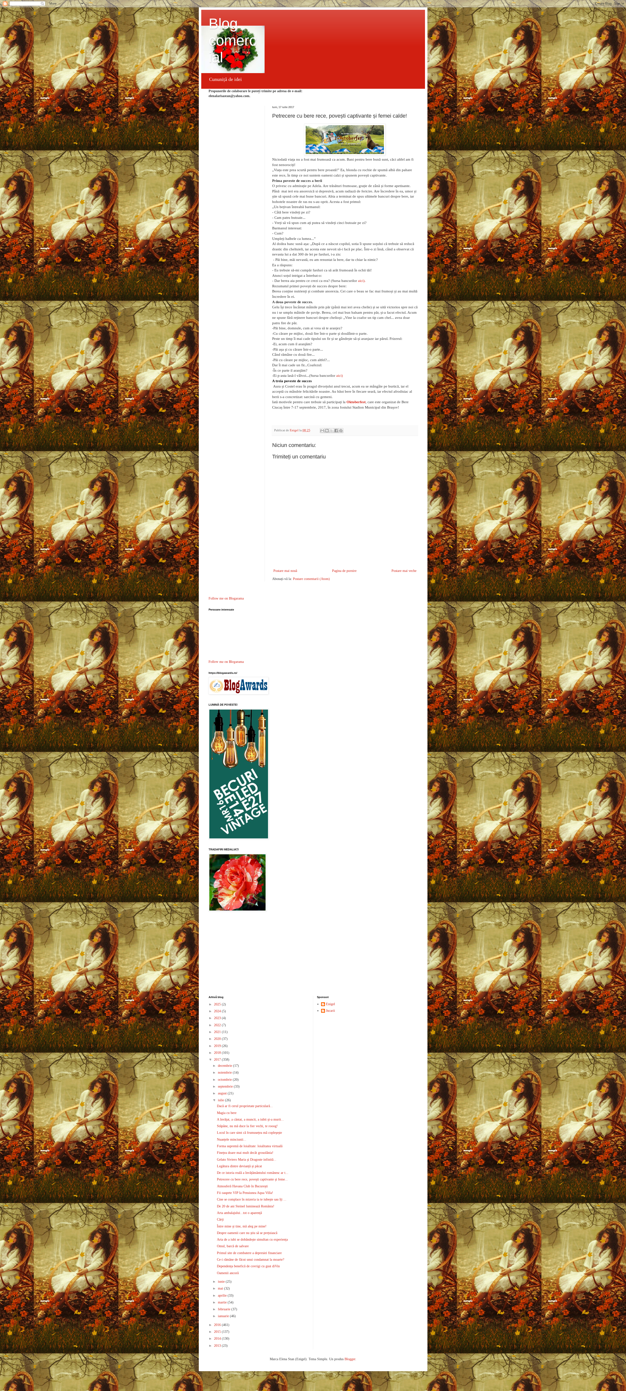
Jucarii (330, 1011)
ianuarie (224, 1316)
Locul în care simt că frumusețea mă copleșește (249, 1133)
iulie (221, 1100)
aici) (339, 375)
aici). (362, 280)
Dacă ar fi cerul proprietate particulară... (245, 1106)
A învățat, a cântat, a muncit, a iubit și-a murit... (250, 1119)
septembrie (226, 1086)
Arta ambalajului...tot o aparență (239, 1213)
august (223, 1093)
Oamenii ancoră (228, 1273)
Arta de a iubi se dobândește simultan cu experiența (252, 1239)
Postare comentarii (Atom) (311, 579)
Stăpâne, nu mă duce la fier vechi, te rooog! (247, 1126)
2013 (218, 1345)
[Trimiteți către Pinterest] (340, 430)
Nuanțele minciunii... (231, 1139)
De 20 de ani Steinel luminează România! (245, 1206)
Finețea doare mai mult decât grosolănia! (245, 1153)
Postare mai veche (403, 571)
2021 (218, 1032)
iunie (222, 1281)
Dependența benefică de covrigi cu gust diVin (248, 1266)
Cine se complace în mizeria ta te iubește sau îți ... (251, 1199)
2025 (218, 1004)
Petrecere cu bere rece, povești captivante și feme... (252, 1179)
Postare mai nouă (285, 571)
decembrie (225, 1066)
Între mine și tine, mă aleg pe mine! (242, 1226)
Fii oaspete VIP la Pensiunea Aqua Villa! (245, 1193)
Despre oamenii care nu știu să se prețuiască (247, 1233)
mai (221, 1288)
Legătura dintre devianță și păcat (239, 1166)
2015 (218, 1332)
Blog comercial (233, 40)
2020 (218, 1039)
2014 (218, 1338)
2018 (218, 1053)
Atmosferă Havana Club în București (242, 1186)
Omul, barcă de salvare (233, 1246)
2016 (218, 1325)
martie (223, 1302)
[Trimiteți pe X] (331, 430)
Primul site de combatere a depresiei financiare (249, 1253)
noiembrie (225, 1072)
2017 (218, 1059)
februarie (224, 1309)
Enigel (330, 1004)
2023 (218, 1018)
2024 (218, 1011)
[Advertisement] (313, 954)
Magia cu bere (226, 1113)
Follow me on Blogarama (226, 598)
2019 (218, 1046)
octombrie (225, 1079)
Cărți (220, 1219)
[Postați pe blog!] (326, 430)
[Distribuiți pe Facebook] (336, 430)
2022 (218, 1025)
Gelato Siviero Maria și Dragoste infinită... (246, 1159)
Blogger (350, 1359)
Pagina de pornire (344, 571)
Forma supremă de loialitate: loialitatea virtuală (249, 1146)
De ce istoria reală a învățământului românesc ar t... (252, 1173)
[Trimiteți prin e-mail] (322, 430)
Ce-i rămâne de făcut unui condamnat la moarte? (250, 1259)
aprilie (223, 1295)
